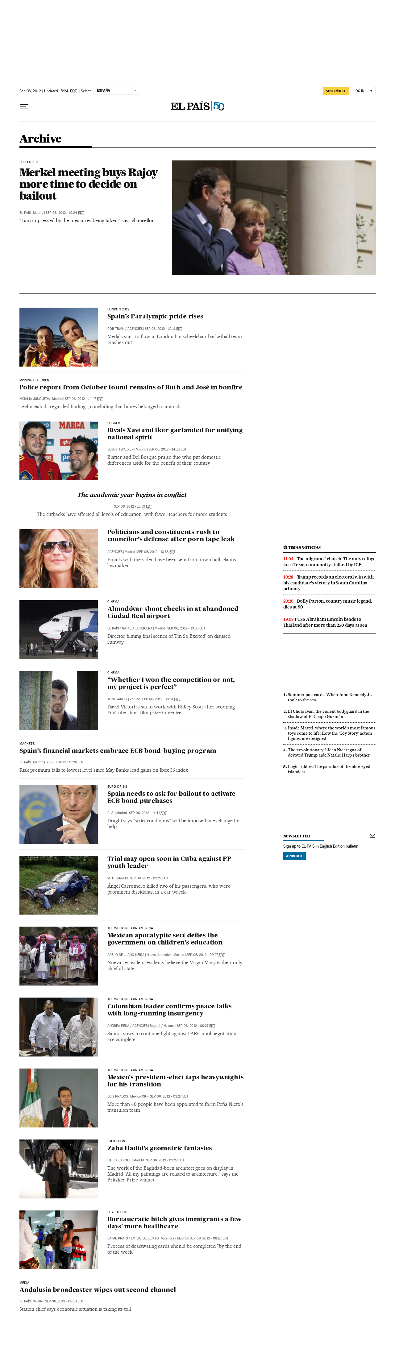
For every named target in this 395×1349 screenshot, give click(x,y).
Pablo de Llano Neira (125, 955)
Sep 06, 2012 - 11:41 (148, 813)
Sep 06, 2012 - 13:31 (161, 699)
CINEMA (113, 602)
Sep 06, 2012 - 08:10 (209, 1238)
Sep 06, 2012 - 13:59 (133, 506)
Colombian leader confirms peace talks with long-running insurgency (169, 1010)
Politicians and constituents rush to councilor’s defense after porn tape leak (171, 536)
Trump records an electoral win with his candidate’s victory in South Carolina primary (328, 582)
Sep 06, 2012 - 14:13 (167, 449)
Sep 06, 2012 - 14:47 (84, 399)
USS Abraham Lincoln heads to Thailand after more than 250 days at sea (325, 622)
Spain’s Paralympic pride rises (155, 317)
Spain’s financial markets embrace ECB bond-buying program (118, 751)
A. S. (110, 813)
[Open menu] (24, 106)
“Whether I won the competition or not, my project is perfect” (171, 684)
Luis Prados (117, 1096)
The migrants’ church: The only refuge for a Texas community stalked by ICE (329, 561)
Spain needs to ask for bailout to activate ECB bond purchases (171, 797)
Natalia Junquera (34, 399)
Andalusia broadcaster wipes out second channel (97, 1290)
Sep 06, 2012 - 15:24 (65, 213)
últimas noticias (302, 547)
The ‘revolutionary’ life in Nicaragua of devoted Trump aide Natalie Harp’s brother (329, 752)
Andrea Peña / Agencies (127, 1026)
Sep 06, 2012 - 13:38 (156, 552)
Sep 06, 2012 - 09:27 (149, 878)
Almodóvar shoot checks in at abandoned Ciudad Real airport (173, 613)
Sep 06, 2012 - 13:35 (186, 628)
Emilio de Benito (145, 1238)
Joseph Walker (120, 449)
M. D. (111, 878)
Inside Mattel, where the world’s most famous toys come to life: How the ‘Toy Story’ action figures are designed (331, 733)
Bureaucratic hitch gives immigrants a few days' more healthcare (174, 1223)
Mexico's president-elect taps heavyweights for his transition (175, 1081)
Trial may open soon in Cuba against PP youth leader (169, 863)
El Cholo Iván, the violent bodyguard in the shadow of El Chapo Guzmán (328, 714)
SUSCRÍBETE (336, 91)
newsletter (296, 836)
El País (25, 213)
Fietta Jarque (119, 1160)
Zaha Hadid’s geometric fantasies (159, 1149)
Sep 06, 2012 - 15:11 (163, 329)
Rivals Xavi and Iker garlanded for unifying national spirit (175, 434)
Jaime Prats (117, 1238)
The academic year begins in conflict (132, 495)
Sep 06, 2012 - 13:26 (65, 762)
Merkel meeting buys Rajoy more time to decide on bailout (88, 183)
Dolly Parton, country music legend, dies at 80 (327, 604)
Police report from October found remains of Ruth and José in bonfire (131, 388)
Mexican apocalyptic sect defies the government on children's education (164, 939)
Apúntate (294, 856)
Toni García (117, 699)
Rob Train (115, 329)
